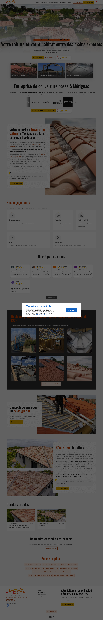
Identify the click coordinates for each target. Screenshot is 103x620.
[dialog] (51, 310)
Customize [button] (60, 309)
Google (37, 314)
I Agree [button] (71, 310)
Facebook (43, 314)
